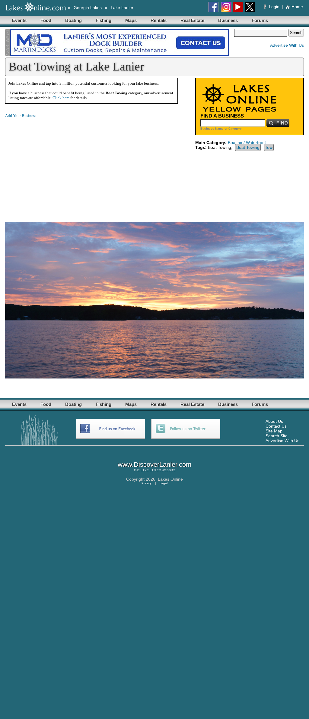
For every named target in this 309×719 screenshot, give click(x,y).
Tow (268, 147)
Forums (260, 20)
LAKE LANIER (151, 470)
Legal (163, 483)
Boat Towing (248, 147)
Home (297, 6)
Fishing (103, 20)
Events (19, 20)
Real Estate (192, 20)
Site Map (274, 431)
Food (45, 20)
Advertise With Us (287, 45)
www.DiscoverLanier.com (154, 464)
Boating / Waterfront (247, 142)
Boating (73, 20)
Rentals (159, 20)
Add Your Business (20, 115)
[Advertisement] (56, 165)
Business (228, 20)
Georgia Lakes (88, 7)
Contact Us (276, 426)
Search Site (277, 435)
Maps (131, 20)
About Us (274, 421)
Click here (61, 98)
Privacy (146, 483)
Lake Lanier (122, 7)
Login (274, 6)
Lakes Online (170, 479)
